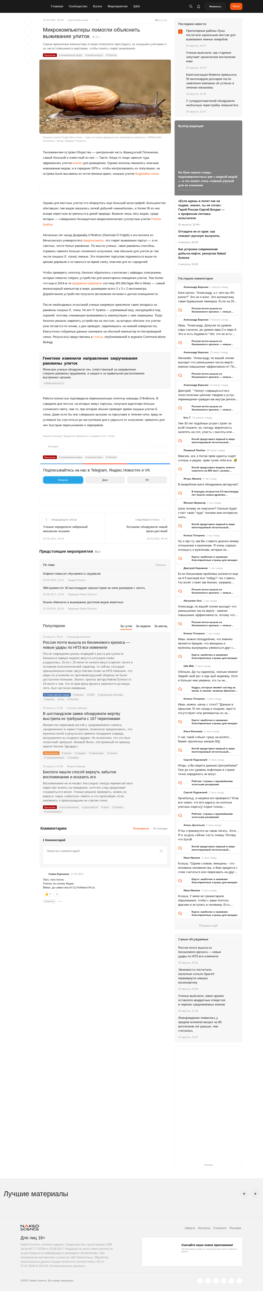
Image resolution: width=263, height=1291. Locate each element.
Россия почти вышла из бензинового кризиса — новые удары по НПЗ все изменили (86, 645)
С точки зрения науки (56, 694)
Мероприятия (118, 6)
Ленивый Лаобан (194, 450)
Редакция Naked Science (82, 594)
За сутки (126, 626)
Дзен (105, 479)
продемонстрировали (87, 283)
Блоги (97, 6)
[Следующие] (255, 1193)
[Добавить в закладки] (27, 21)
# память (118, 807)
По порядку (160, 828)
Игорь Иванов (192, 478)
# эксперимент (53, 811)
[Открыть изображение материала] (105, 97)
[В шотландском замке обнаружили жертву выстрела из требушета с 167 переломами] (152, 727)
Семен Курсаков (58, 874)
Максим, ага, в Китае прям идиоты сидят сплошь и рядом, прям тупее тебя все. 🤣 (207, 458)
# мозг (105, 807)
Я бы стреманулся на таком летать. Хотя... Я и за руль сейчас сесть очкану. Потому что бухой (208, 835)
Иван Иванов (192, 857)
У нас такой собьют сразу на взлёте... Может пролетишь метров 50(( (205, 739)
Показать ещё (208, 925)
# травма (73, 757)
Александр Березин (196, 287)
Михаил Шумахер (195, 502)
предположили (93, 240)
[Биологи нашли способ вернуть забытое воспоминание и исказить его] (152, 785)
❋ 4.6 (95, 37)
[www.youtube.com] (216, 1281)
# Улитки (111, 55)
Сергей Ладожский (195, 759)
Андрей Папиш (77, 580)
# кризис (49, 699)
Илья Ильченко (193, 731)
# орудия (80, 753)
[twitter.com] (200, 1281)
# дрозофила (90, 807)
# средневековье (54, 757)
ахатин (77, 163)
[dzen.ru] (224, 1281)
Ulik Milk (189, 666)
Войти (236, 6)
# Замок (66, 753)
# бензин (78, 694)
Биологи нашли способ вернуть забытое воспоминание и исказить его (79, 774)
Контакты (204, 1228)
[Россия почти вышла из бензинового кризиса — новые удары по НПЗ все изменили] (152, 656)
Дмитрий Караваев (196, 568)
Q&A (136, 6)
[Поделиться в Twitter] (27, 39)
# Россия (73, 699)
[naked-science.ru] (239, 1281)
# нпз (61, 699)
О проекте (220, 1228)
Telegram (63, 479)
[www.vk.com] (208, 1281)
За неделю (143, 626)
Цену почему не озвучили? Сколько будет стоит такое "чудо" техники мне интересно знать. (207, 513)
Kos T (187, 417)
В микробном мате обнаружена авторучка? (208, 484)
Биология (49, 55)
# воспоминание (69, 807)
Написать (215, 6)
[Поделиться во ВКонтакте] (27, 57)
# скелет (112, 753)
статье (98, 337)
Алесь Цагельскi (194, 825)
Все (97, 551)
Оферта (190, 1228)
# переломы (96, 753)
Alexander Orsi (193, 600)
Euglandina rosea (147, 173)
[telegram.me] (231, 1281)
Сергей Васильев (78, 20)
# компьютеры (94, 55)
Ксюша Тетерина (194, 535)
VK (147, 479)
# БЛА (90, 694)
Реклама (235, 1228)
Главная (57, 6)
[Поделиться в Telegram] (27, 48)
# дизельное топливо (110, 694)
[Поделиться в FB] (27, 30)
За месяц (160, 626)
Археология (51, 753)
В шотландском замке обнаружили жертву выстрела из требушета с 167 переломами (81, 716)
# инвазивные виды (70, 55)
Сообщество (78, 6)
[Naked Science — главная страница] (35, 6)
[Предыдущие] (244, 1193)
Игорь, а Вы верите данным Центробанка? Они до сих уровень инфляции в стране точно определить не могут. (207, 770)
